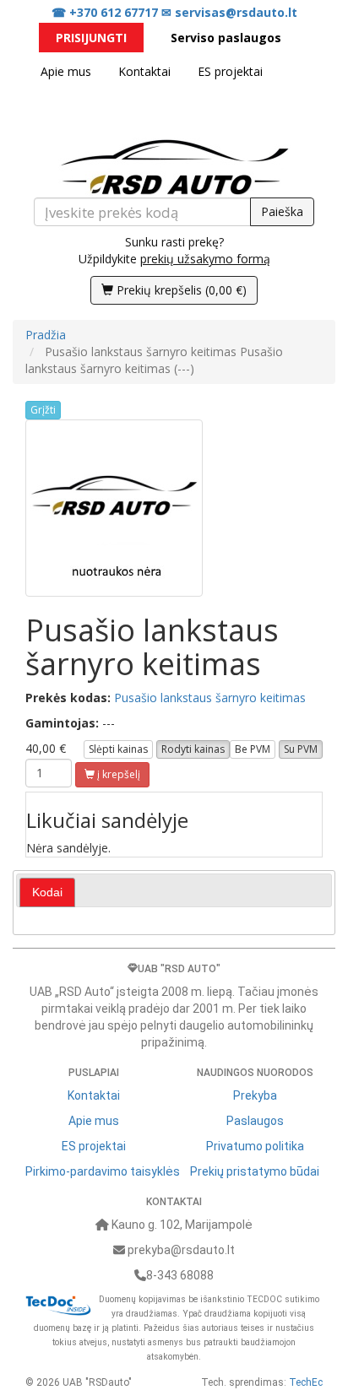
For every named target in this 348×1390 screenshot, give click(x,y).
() (182, 290)
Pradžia (45, 335)
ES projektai (230, 71)
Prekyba (255, 1095)
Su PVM (301, 749)
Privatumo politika (255, 1146)
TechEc (306, 1382)
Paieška (282, 211)
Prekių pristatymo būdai (254, 1171)
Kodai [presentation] (47, 892)
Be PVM (252, 749)
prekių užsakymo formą (205, 259)
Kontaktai (144, 71)
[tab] (47, 892)
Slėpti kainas (118, 749)
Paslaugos (255, 1121)
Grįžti (43, 410)
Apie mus (66, 71)
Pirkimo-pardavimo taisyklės (102, 1171)
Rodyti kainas (193, 749)
